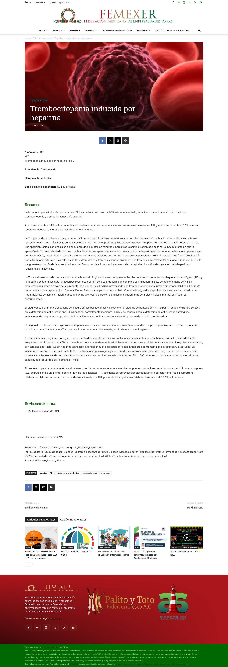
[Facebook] (173, 2)
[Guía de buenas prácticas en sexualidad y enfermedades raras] (114, 537)
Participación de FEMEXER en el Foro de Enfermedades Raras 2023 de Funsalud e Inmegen (41, 554)
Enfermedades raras (42, 38)
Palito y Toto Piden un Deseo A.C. (172, 30)
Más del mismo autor (73, 519)
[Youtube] (200, 2)
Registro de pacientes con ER (117, 30)
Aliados (74, 30)
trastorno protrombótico (68, 473)
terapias (43, 473)
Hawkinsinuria (195, 507)
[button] (199, 30)
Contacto (90, 30)
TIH (51, 473)
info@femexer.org (50, 618)
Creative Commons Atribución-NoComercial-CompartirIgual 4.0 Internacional (151, 664)
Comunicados (67, 547)
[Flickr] (178, 2)
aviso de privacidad (50, 647)
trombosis (105, 473)
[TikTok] (189, 2)
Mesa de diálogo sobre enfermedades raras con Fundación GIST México (145, 554)
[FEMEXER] (114, 15)
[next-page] (32, 565)
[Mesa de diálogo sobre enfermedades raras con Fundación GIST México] (150, 537)
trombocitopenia (89, 473)
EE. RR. (42, 30)
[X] (195, 2)
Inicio (27, 38)
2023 (28, 547)
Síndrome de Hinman (36, 507)
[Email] (118, 140)
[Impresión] (125, 140)
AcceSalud (142, 30)
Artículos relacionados (41, 519)
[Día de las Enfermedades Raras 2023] (186, 537)
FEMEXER (73, 664)
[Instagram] (184, 2)
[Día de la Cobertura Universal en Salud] (77, 537)
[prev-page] (27, 565)
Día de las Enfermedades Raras (184, 547)
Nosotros (57, 30)
